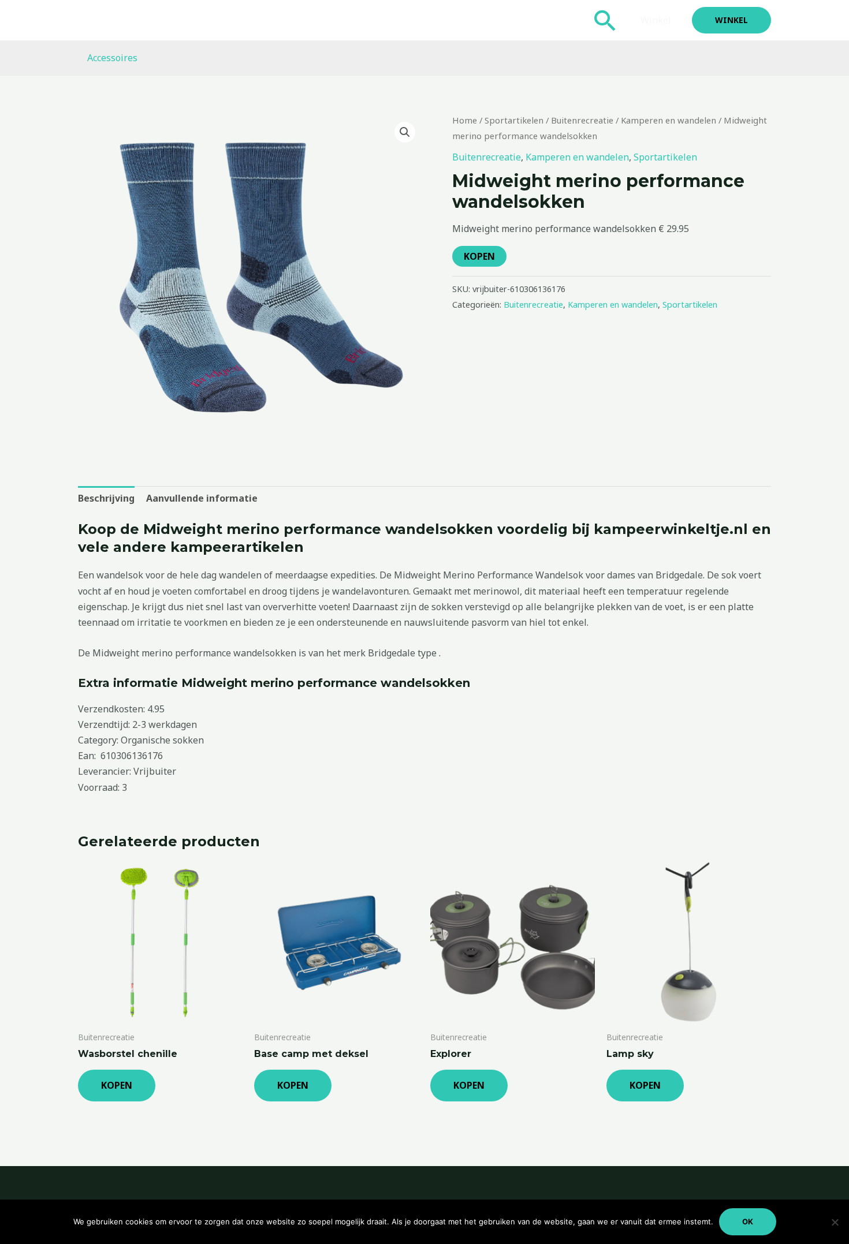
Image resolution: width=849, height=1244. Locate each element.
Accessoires (112, 57)
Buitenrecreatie (582, 120)
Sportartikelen (514, 120)
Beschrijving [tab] (106, 498)
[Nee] (834, 1222)
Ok (747, 1221)
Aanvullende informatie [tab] (202, 498)
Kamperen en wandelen (668, 120)
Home (464, 120)
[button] (605, 20)
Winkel (656, 20)
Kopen (479, 256)
